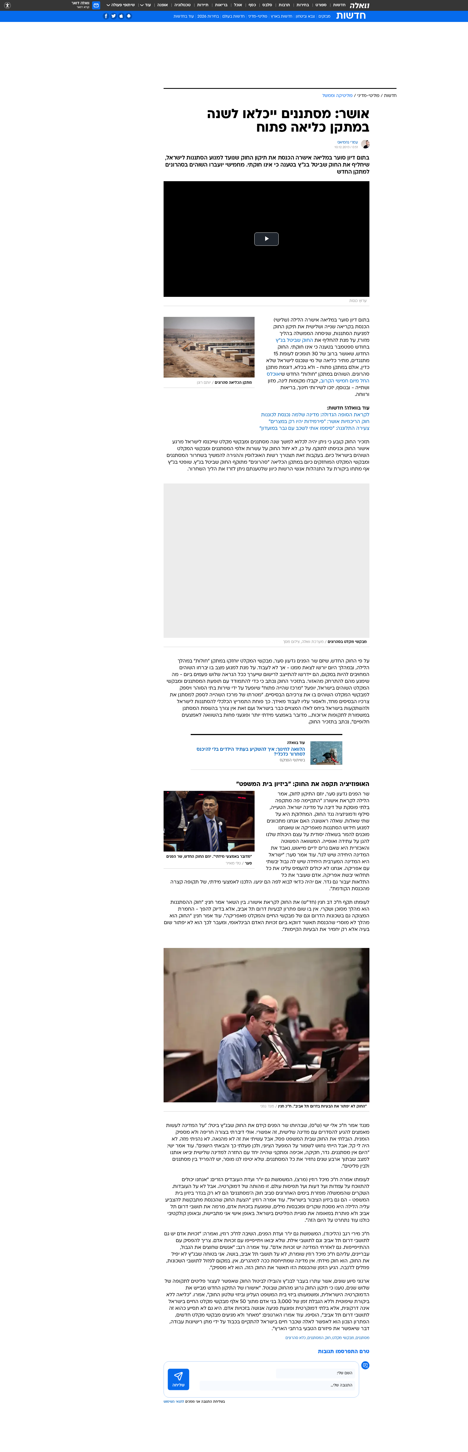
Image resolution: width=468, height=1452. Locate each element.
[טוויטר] (113, 16)
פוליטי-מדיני (257, 16)
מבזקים (324, 16)
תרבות (284, 5)
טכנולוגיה (182, 5)
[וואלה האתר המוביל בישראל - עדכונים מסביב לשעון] (359, 5)
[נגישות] (7, 5)
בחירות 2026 (208, 16)
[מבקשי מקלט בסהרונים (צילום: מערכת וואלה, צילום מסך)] (266, 565)
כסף (252, 5)
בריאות (221, 5)
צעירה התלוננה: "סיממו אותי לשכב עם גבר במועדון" (314, 428)
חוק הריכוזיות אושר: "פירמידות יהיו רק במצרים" (319, 421)
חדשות (339, 5)
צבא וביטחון (305, 16)
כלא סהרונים (295, 1338)
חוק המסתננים (319, 1338)
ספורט (321, 5)
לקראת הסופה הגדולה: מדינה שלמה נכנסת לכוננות (315, 415)
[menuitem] (336, 5)
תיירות (203, 5)
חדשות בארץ (281, 16)
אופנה (162, 5)
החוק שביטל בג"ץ (294, 340)
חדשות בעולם (233, 16)
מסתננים (362, 1338)
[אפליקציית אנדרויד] (128, 16)
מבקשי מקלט (343, 1338)
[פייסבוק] (106, 16)
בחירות (303, 5)
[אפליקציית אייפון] (121, 16)
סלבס (267, 5)
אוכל (238, 5)
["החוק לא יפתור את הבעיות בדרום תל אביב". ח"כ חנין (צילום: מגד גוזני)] (266, 1030)
